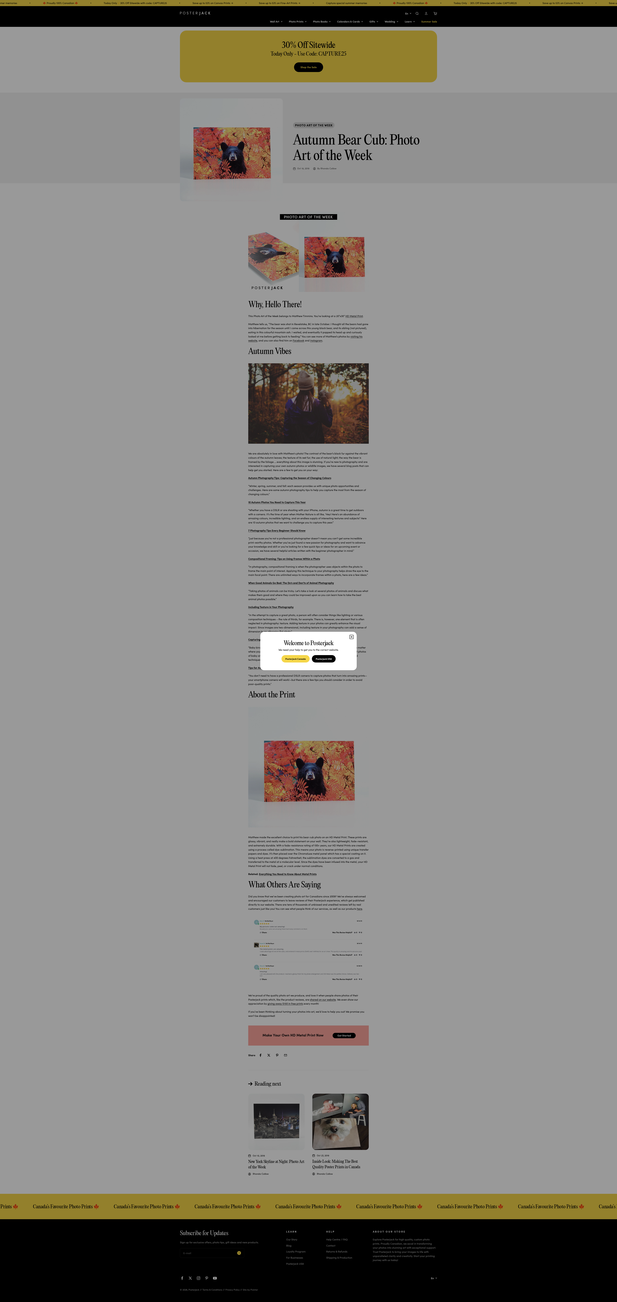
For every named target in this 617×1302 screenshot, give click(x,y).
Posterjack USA (324, 658)
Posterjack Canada (295, 658)
